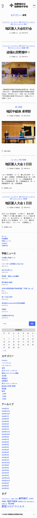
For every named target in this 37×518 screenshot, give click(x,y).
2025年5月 (5, 419)
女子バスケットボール (28, 22)
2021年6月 (5, 468)
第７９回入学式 (7, 297)
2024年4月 (5, 447)
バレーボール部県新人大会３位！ (13, 264)
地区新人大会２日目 (18, 164)
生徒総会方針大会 (8, 315)
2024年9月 (5, 437)
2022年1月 (5, 460)
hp (17, 33)
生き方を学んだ (7, 270)
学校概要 (5, 239)
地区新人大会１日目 (18, 203)
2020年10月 (6, 480)
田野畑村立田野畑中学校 (15, 514)
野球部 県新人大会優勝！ (11, 276)
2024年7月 (5, 439)
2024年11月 (6, 432)
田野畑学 (5, 381)
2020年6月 (5, 488)
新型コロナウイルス (13, 506)
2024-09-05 (25, 33)
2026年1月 (5, 408)
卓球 (20, 22)
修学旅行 (23, 498)
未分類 (4, 376)
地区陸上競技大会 (30, 501)
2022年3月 (5, 457)
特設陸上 (5, 378)
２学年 (4, 396)
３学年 (4, 399)
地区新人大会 (8, 188)
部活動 (23, 48)
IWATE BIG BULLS (6, 498)
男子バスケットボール (17, 24)
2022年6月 (5, 452)
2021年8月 (5, 465)
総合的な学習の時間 (8, 386)
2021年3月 (5, 473)
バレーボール (14, 22)
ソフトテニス (6, 22)
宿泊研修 (11, 504)
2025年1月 (5, 429)
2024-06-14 (25, 56)
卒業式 (4, 309)
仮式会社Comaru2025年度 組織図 (13, 303)
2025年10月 (6, 414)
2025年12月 (6, 411)
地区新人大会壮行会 (18, 28)
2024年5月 (5, 444)
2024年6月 (5, 442)
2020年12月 (6, 478)
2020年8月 (5, 486)
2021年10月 (6, 462)
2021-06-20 (27, 115)
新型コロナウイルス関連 (10, 373)
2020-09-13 (27, 168)
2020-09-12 (27, 207)
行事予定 (5, 245)
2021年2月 (5, 475)
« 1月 (4, 350)
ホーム (4, 236)
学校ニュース (6, 241)
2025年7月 (5, 416)
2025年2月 (5, 426)
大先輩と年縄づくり (8, 258)
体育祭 (16, 498)
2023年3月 (5, 450)
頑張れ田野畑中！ (18, 52)
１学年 (4, 394)
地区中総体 (7, 151)
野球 (25, 24)
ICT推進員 (17, 115)
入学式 (31, 498)
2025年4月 (5, 421)
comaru (4, 243)
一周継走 (12, 498)
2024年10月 (6, 434)
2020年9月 (5, 483)
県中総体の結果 (7, 282)
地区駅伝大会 (4, 503)
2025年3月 (5, 424)
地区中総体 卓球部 (18, 111)
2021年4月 (5, 470)
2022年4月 (5, 455)
